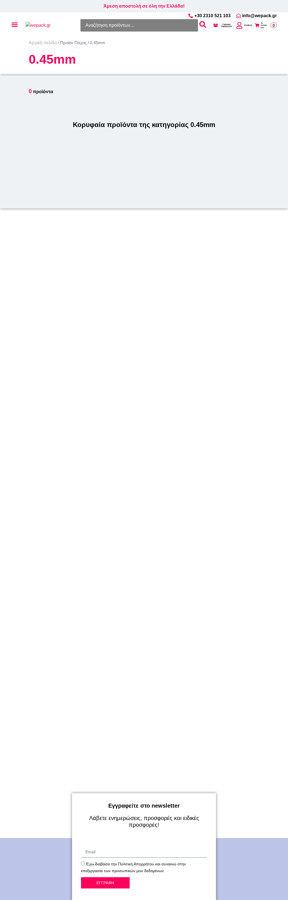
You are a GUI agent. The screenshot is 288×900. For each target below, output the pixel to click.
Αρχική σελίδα (43, 42)
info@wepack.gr (259, 15)
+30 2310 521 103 (212, 16)
